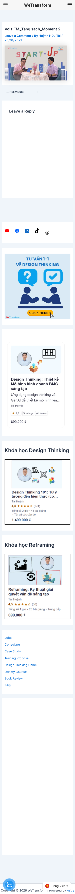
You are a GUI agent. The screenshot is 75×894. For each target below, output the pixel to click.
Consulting (12, 644)
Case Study (13, 651)
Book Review (14, 678)
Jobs (8, 638)
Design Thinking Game (21, 665)
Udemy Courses (16, 672)
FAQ (8, 685)
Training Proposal (17, 658)
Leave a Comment (18, 36)
